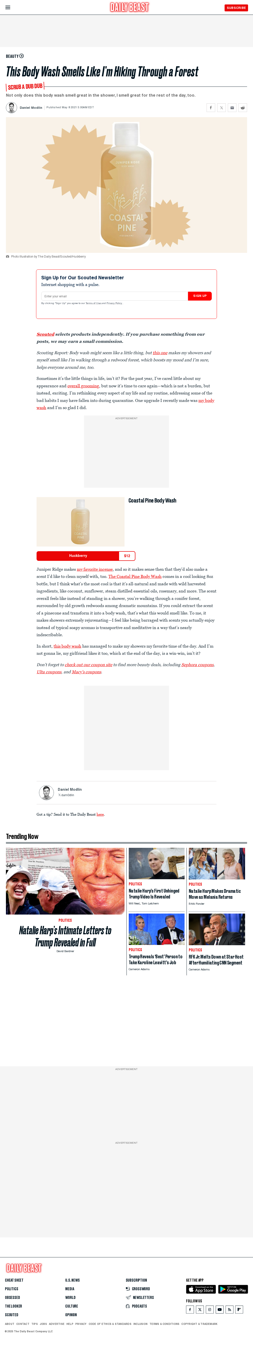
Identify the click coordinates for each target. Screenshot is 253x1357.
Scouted (45, 334)
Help (69, 1323)
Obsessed (12, 1298)
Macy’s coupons (86, 671)
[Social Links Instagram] (210, 1311)
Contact (22, 1323)
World (70, 1298)
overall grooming (83, 385)
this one (160, 352)
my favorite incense (95, 569)
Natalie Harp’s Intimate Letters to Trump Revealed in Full (65, 936)
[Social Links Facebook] (190, 1311)
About (9, 1323)
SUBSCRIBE (236, 8)
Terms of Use (94, 303)
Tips (34, 1323)
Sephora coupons (197, 664)
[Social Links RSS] (229, 1311)
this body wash (67, 646)
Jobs (43, 1323)
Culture (71, 1306)
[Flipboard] (239, 1311)
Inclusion (140, 1323)
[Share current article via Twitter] (221, 107)
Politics (11, 1289)
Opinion (71, 1315)
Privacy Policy (114, 303)
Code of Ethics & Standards (110, 1323)
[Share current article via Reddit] (242, 107)
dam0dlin (67, 795)
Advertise (56, 1323)
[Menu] (12, 7)
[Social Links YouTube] (220, 1311)
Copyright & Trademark (199, 1323)
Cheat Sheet (14, 1280)
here (100, 814)
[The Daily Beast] (130, 8)
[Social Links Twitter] (200, 1311)
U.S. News (72, 1280)
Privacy (81, 1323)
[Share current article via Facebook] (211, 107)
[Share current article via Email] (232, 107)
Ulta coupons (49, 671)
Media (69, 1289)
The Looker (13, 1306)
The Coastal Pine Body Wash (135, 576)
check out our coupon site (88, 664)
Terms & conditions (164, 1323)
